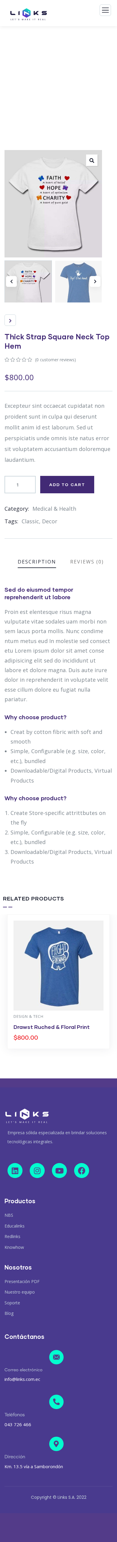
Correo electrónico (23, 1370)
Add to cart (67, 484)
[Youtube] (59, 1170)
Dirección (14, 1457)
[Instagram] (37, 1170)
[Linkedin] (15, 1170)
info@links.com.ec (22, 1379)
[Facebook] (81, 1170)
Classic (30, 521)
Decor (49, 521)
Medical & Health (54, 508)
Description (37, 561)
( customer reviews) (55, 359)
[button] (95, 281)
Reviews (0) (87, 561)
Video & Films (51, 1016)
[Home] (27, 1116)
